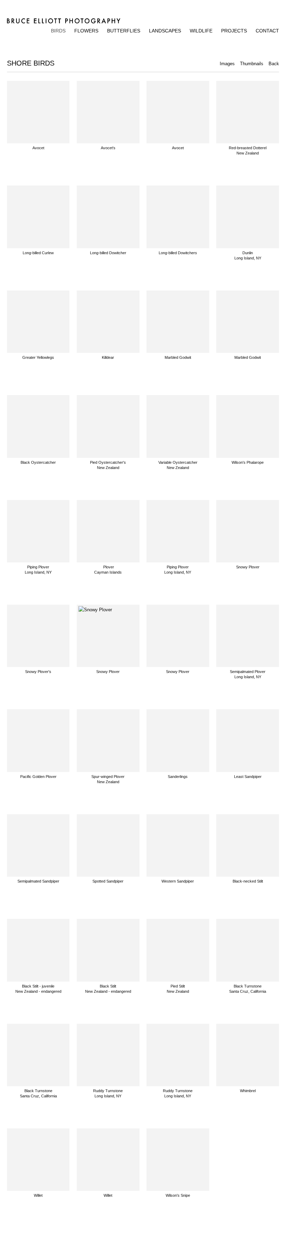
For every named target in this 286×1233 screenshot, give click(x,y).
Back (274, 63)
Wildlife (201, 30)
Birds (58, 30)
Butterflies (123, 30)
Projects (234, 30)
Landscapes (165, 30)
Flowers (86, 30)
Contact (267, 30)
